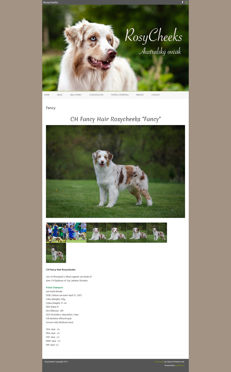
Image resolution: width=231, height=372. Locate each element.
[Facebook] (182, 2)
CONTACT (156, 95)
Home (46, 95)
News (59, 95)
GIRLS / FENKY (76, 95)
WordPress (179, 365)
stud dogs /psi (96, 95)
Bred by (140, 95)
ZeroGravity (159, 362)
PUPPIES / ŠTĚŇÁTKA (120, 95)
